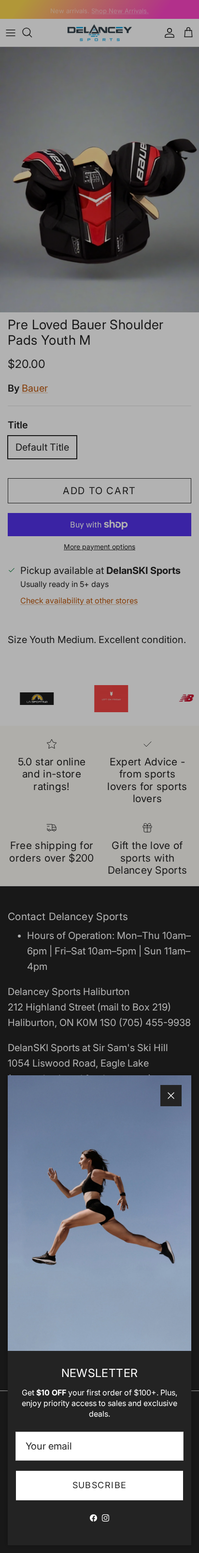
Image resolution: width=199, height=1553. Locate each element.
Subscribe (99, 1485)
